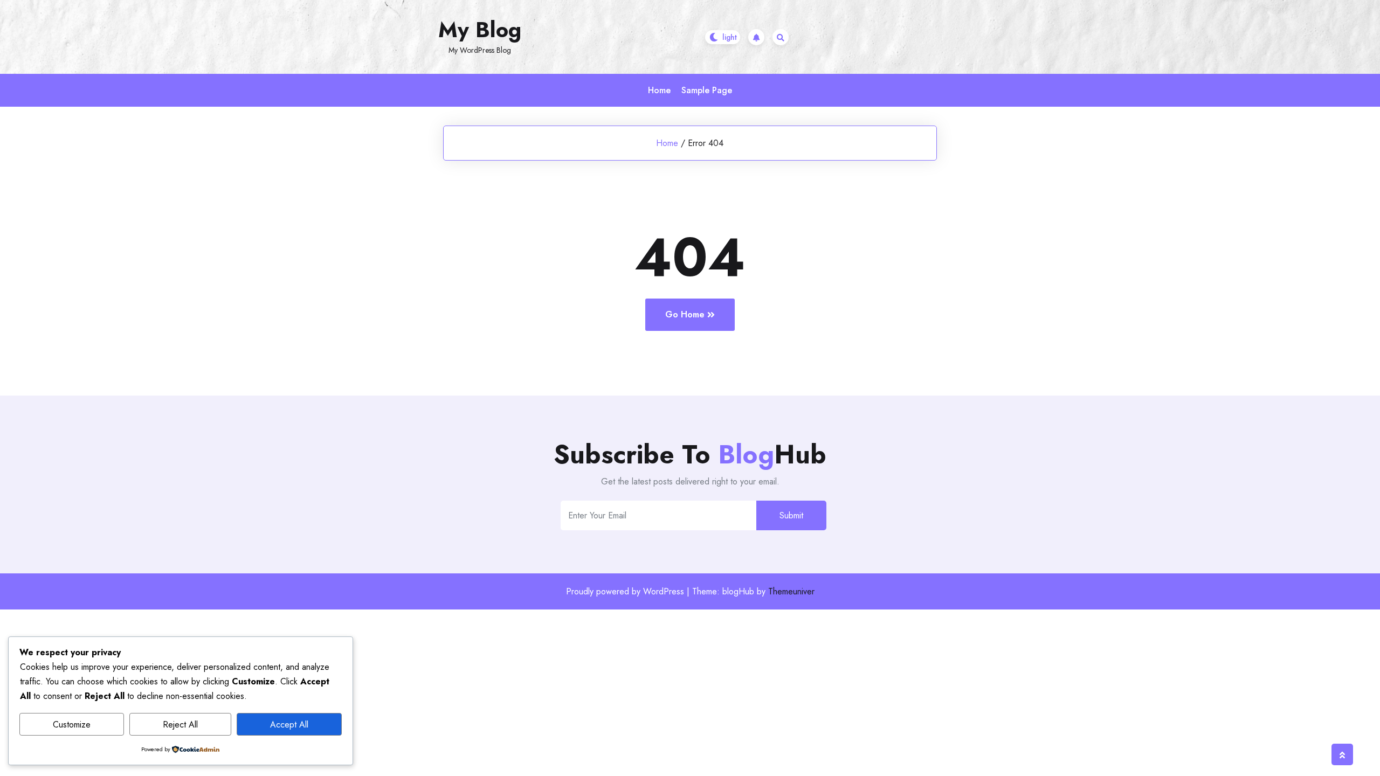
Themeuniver (791, 591)
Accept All (289, 724)
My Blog (479, 29)
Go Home (685, 314)
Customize (72, 724)
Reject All (180, 724)
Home (659, 90)
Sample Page (706, 90)
